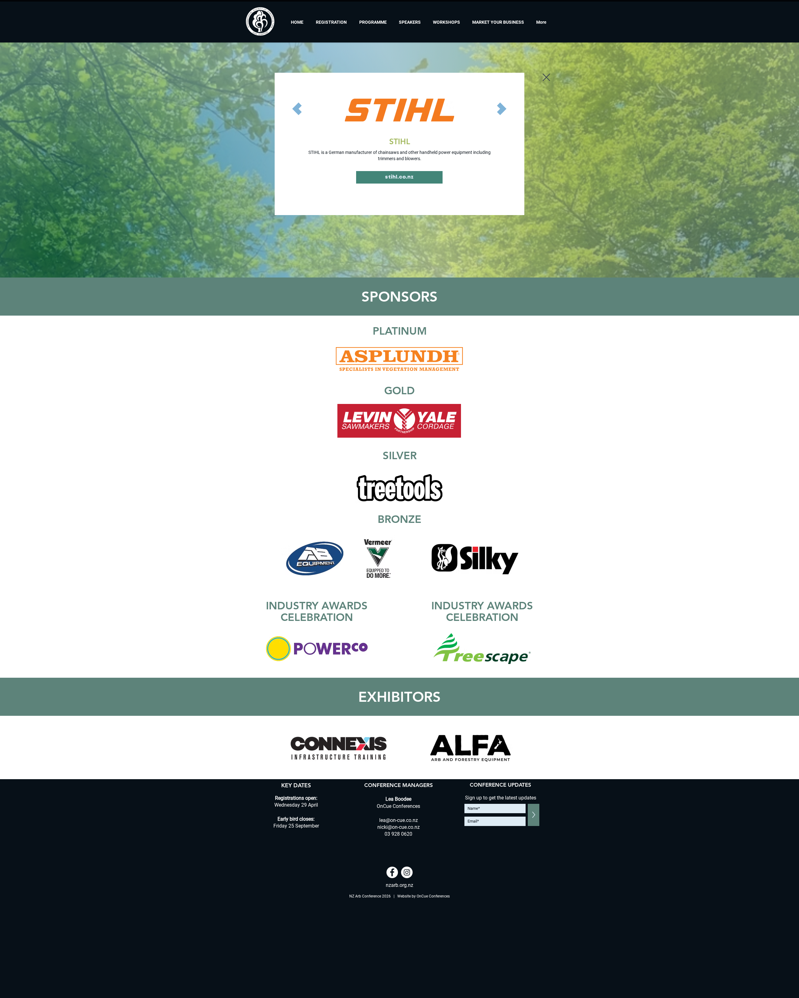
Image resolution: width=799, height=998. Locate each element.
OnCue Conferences (433, 896)
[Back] (547, 77)
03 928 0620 (398, 834)
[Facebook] (392, 872)
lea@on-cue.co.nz (398, 820)
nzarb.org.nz (399, 885)
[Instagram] (407, 872)
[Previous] (297, 109)
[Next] (502, 109)
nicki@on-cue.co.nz (398, 827)
